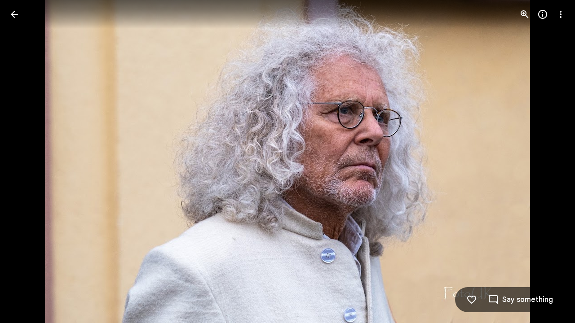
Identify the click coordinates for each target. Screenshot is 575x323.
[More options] (561, 14)
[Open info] (543, 14)
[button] (25, 161)
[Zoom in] (525, 14)
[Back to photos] (14, 14)
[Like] (471, 299)
